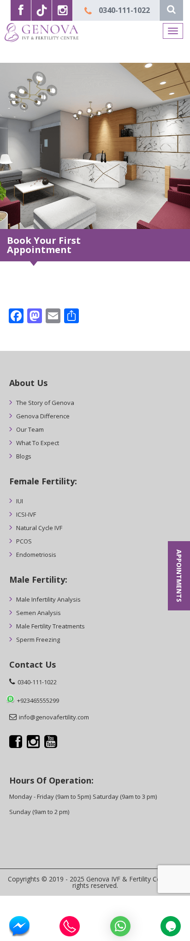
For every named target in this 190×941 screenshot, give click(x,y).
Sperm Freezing (38, 639)
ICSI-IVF (26, 514)
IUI (19, 501)
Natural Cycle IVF (39, 528)
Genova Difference (43, 416)
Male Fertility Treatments (50, 626)
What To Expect (37, 443)
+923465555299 (38, 700)
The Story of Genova (45, 402)
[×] (120, 926)
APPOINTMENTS (179, 575)
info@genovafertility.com (54, 717)
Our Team (30, 429)
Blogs (23, 456)
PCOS (24, 541)
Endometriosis (36, 554)
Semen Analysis (38, 613)
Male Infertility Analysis (48, 599)
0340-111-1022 (124, 10)
